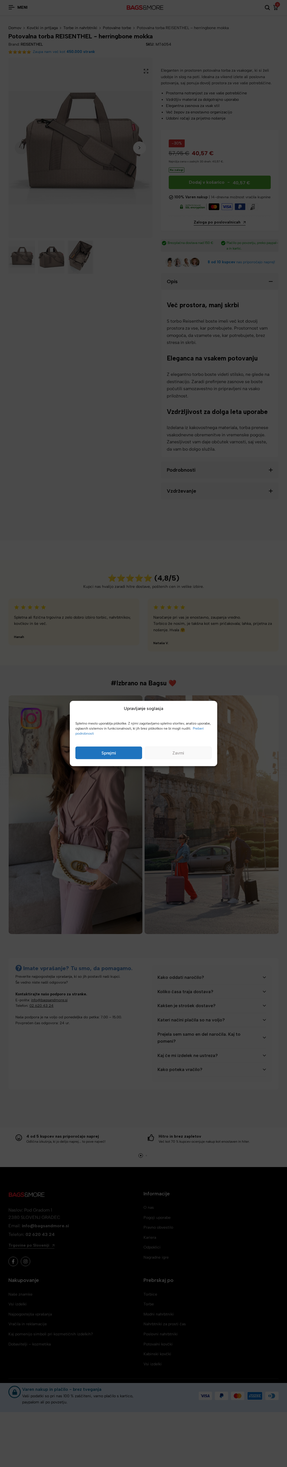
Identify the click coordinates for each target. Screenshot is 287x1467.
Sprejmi (108, 752)
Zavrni (178, 752)
